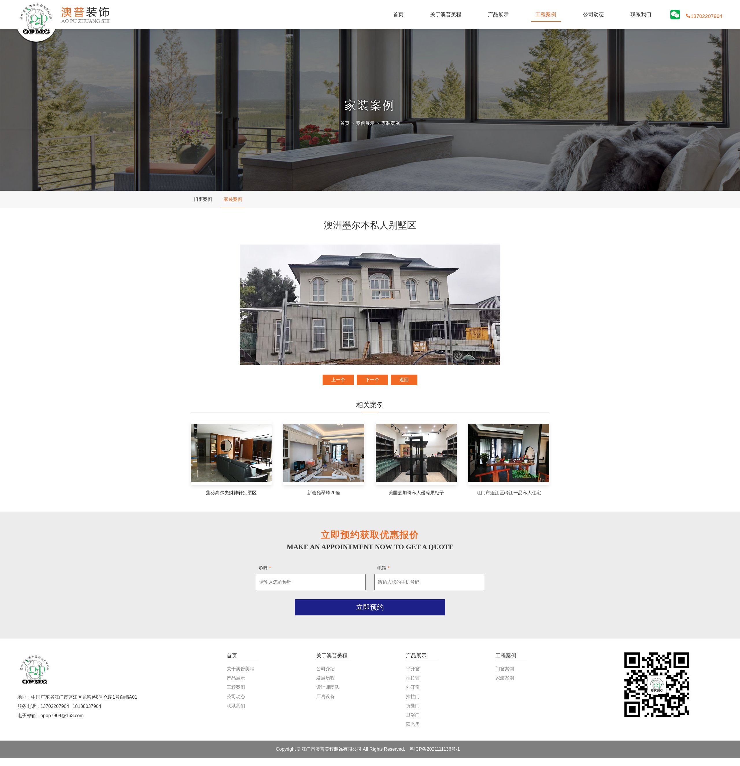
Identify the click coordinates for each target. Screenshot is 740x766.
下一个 (372, 379)
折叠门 (413, 705)
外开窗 (413, 687)
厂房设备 (325, 696)
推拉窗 (413, 678)
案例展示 (365, 123)
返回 (404, 379)
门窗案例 (203, 199)
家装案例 (390, 123)
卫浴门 (413, 715)
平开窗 (413, 668)
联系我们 (640, 14)
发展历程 (325, 678)
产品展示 (498, 14)
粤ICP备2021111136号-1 (435, 749)
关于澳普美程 (445, 14)
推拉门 (413, 696)
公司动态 (593, 14)
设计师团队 (327, 687)
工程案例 (545, 14)
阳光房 (413, 724)
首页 (398, 14)
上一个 (338, 379)
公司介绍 (325, 668)
